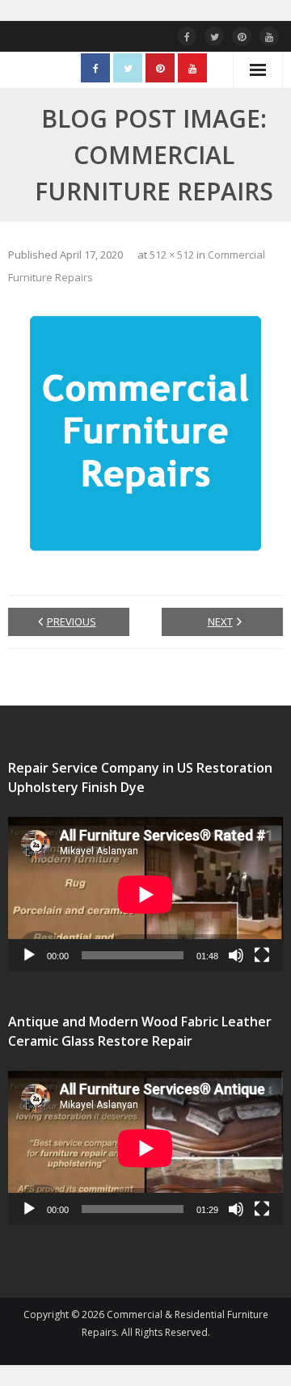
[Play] (29, 955)
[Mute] (236, 955)
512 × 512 (172, 254)
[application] (145, 894)
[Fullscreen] (262, 955)
